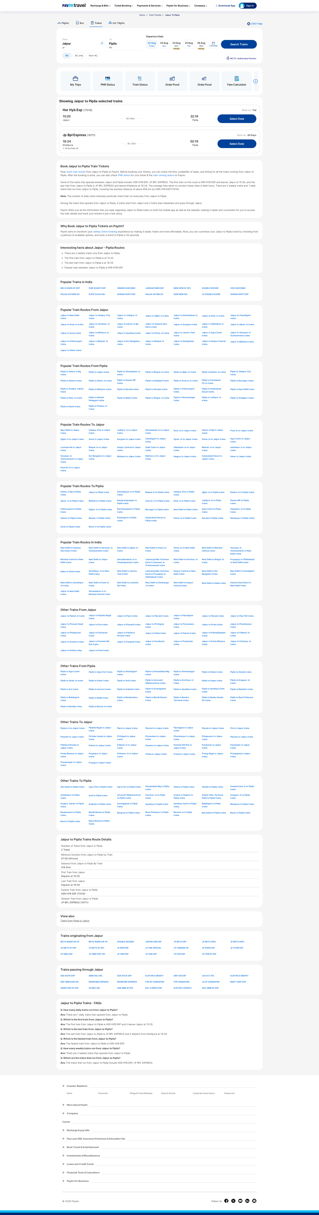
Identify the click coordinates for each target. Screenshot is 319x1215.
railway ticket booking (105, 231)
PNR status (124, 175)
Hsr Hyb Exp (72, 110)
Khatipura (68, 145)
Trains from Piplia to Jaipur (74, 920)
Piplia (195, 120)
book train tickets (76, 171)
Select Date (237, 118)
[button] (213, 44)
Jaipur (66, 120)
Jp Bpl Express (74, 135)
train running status (164, 175)
